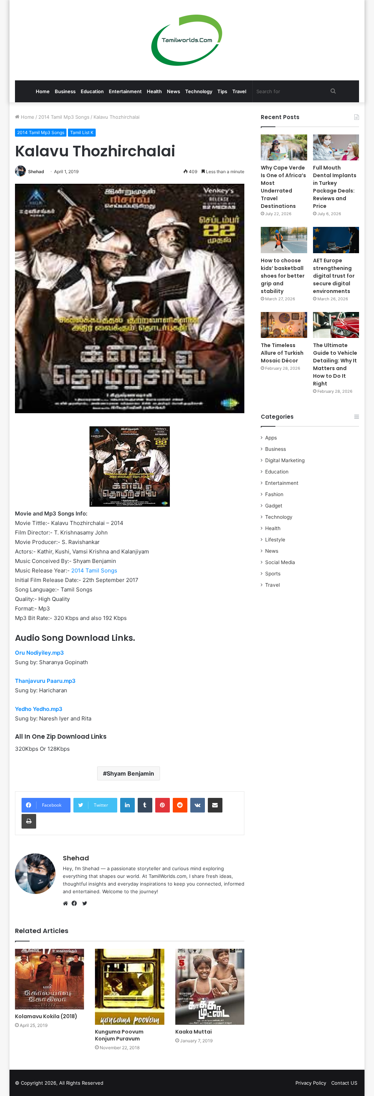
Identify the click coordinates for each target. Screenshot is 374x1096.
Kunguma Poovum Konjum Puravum (119, 1035)
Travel (239, 91)
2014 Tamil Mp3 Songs (63, 117)
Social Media (280, 562)
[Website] (67, 903)
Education (92, 91)
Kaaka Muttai (193, 1031)
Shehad (36, 171)
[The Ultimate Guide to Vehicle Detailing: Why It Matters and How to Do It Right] (336, 325)
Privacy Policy (310, 1083)
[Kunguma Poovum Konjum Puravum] (129, 987)
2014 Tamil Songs (94, 570)
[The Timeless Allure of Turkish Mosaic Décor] (284, 325)
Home (43, 91)
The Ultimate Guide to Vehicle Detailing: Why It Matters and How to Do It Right (335, 364)
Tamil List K (82, 132)
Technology (198, 91)
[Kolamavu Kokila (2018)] (49, 979)
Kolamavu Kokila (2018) (46, 1016)
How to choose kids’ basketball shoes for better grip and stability (283, 276)
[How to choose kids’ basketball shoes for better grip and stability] (284, 240)
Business (65, 91)
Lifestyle (275, 540)
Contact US (344, 1083)
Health (154, 91)
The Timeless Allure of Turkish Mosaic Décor (282, 353)
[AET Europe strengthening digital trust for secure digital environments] (336, 240)
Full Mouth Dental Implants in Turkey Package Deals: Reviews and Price (334, 187)
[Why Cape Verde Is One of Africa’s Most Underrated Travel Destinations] (284, 147)
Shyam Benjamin (130, 773)
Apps (271, 438)
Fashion (274, 494)
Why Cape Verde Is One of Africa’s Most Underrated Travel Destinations (283, 187)
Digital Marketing (285, 460)
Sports (272, 573)
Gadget (273, 506)
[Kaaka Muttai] (210, 987)
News (173, 91)
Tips (222, 91)
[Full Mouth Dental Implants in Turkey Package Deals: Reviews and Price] (336, 147)
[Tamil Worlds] (187, 40)
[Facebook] (76, 903)
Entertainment (125, 91)
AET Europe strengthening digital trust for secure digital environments (334, 276)
